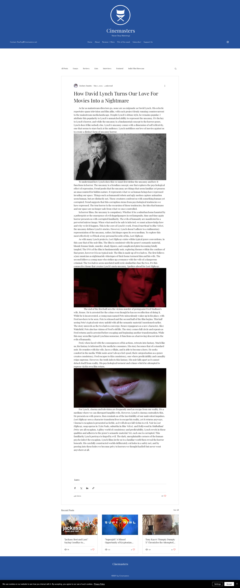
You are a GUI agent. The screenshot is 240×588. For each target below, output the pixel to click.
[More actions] (164, 85)
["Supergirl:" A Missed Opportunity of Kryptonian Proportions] (120, 525)
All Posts (64, 68)
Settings (217, 584)
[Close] (237, 584)
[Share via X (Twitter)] (81, 488)
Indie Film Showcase (136, 68)
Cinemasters (120, 30)
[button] (175, 69)
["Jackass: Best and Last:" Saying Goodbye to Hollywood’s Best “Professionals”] (79, 525)
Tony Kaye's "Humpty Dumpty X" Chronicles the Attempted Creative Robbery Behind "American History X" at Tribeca (160, 541)
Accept (229, 584)
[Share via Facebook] (75, 488)
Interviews (107, 68)
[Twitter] (227, 42)
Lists (96, 68)
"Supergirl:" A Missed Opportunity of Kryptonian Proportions (118, 541)
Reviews (86, 68)
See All (176, 510)
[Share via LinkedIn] (87, 488)
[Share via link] (93, 488)
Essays (75, 68)
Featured (119, 68)
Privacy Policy (99, 584)
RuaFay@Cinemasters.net (27, 42)
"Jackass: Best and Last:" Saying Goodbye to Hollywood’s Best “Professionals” (76, 541)
